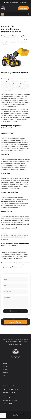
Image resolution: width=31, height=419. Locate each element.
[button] (2, 14)
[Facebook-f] (12, 357)
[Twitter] (15, 357)
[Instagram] (18, 357)
